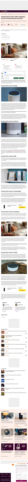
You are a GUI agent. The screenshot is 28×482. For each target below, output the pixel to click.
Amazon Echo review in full (5, 35)
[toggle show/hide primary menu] (26, 11)
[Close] (24, 72)
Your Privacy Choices (4, 476)
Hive (24, 150)
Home (2, 14)
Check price (22, 207)
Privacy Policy (19, 479)
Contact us (2, 474)
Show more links (14, 41)
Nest (10, 150)
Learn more (7, 30)
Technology (5, 14)
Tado (2, 151)
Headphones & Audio (10, 14)
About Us (9, 476)
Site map (6, 474)
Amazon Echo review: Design (5, 37)
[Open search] (24, 11)
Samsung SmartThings (17, 150)
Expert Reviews (3, 11)
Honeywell (21, 150)
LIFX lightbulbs (10, 151)
